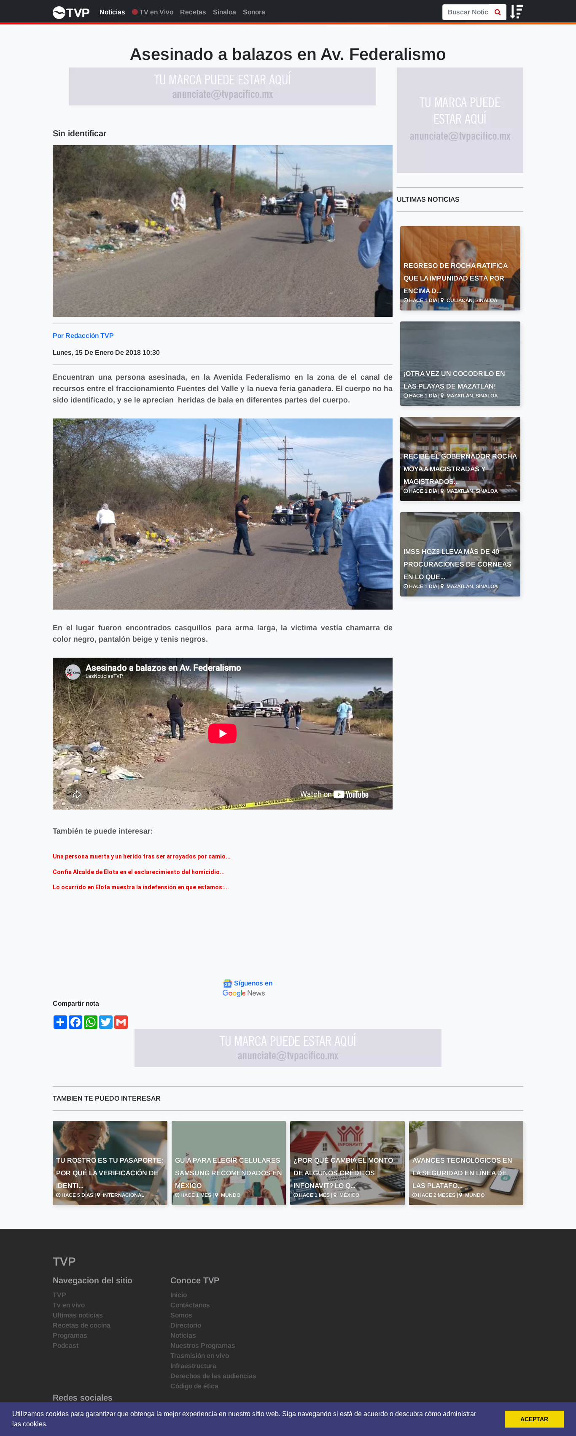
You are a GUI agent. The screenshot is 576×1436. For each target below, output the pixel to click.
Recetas (193, 12)
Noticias (112, 12)
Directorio (185, 1325)
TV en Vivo (155, 12)
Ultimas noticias (78, 1315)
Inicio (178, 1294)
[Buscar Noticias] (497, 12)
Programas (70, 1335)
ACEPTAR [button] (534, 1419)
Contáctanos (190, 1305)
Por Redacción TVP (83, 335)
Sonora (254, 12)
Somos (181, 1315)
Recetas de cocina (81, 1325)
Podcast (65, 1345)
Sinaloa (224, 12)
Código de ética (194, 1386)
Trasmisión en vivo (199, 1355)
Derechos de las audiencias (213, 1375)
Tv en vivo (69, 1305)
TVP (59, 1294)
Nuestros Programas (202, 1345)
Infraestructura (193, 1365)
